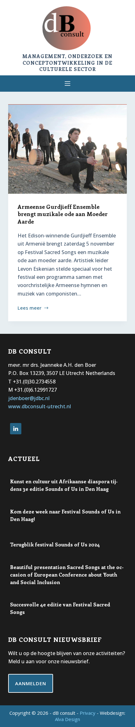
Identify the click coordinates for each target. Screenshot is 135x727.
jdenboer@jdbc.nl (29, 398)
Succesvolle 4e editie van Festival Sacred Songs (60, 608)
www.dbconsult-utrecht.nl (39, 406)
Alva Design (67, 719)
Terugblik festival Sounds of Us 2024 (55, 544)
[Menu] (67, 83)
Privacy (87, 713)
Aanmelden (30, 683)
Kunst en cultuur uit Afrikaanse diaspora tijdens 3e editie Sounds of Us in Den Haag (64, 485)
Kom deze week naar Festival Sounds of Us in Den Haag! (65, 515)
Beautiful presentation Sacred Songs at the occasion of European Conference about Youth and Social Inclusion (67, 574)
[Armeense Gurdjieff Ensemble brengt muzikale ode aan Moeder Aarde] (67, 149)
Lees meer (29, 308)
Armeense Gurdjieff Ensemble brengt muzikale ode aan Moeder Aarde (63, 214)
